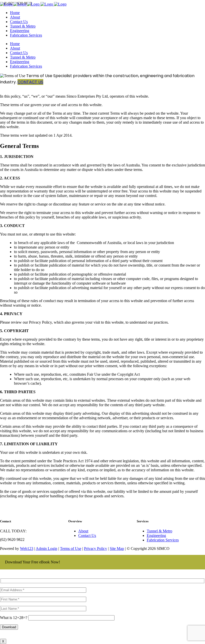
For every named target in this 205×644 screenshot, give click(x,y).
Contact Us (30, 82)
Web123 (26, 548)
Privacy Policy (95, 548)
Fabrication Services (163, 540)
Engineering (156, 535)
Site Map (117, 548)
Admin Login (46, 548)
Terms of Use (70, 548)
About (83, 531)
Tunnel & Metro (159, 531)
